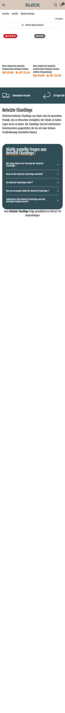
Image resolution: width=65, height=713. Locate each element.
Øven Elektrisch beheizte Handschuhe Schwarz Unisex (15, 68)
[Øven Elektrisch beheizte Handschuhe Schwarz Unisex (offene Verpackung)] (48, 47)
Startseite (5, 13)
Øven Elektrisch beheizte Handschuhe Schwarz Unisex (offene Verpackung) (46, 69)
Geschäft (15, 13)
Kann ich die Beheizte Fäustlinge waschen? (24, 174)
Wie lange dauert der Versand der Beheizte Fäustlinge (25, 164)
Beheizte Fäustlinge (27, 13)
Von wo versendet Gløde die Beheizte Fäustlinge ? (27, 190)
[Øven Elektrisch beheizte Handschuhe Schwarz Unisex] (17, 47)
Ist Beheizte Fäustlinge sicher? (19, 182)
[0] (60, 5)
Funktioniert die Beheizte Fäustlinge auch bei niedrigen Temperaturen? (25, 200)
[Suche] (55, 5)
